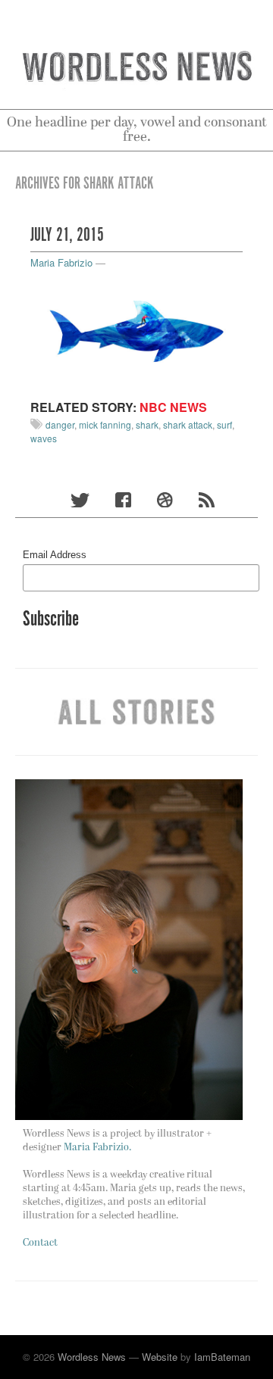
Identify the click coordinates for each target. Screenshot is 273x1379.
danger (60, 424)
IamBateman (222, 1356)
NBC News (173, 407)
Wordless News (92, 1356)
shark (147, 424)
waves (43, 438)
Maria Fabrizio (61, 262)
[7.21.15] (136, 330)
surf (224, 424)
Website (159, 1356)
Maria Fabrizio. (97, 1147)
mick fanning (105, 424)
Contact (40, 1243)
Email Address (54, 554)
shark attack (187, 424)
